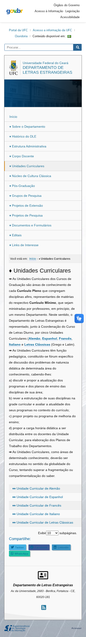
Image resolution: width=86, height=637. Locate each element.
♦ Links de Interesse (24, 245)
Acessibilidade (70, 17)
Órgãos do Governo (67, 5)
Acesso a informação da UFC (52, 30)
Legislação (72, 11)
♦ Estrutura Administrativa (27, 146)
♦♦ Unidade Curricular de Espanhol (37, 497)
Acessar (77, 628)
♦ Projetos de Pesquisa (26, 215)
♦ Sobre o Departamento (27, 126)
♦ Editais (15, 235)
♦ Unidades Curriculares (26, 166)
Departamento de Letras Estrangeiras (47, 70)
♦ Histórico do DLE (22, 136)
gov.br (14, 11)
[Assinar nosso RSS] (43, 607)
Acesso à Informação (49, 11)
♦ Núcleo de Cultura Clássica (30, 176)
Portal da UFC (18, 30)
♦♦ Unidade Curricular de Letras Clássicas (42, 522)
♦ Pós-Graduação (22, 186)
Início (13, 116)
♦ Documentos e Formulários (30, 225)
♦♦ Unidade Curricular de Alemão (36, 488)
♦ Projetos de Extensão (26, 205)
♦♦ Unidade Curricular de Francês (36, 505)
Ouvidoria (21, 36)
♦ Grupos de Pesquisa (25, 195)
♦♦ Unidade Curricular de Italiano (36, 514)
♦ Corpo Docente (21, 156)
